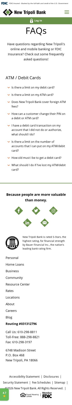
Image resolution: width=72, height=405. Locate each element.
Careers (11, 311)
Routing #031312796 (21, 324)
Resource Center (18, 284)
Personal (12, 258)
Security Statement (15, 382)
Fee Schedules (41, 382)
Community (14, 278)
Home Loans (15, 264)
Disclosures (51, 376)
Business (12, 271)
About (10, 304)
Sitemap (59, 382)
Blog (9, 317)
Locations (13, 297)
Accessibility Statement (24, 376)
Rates (10, 291)
